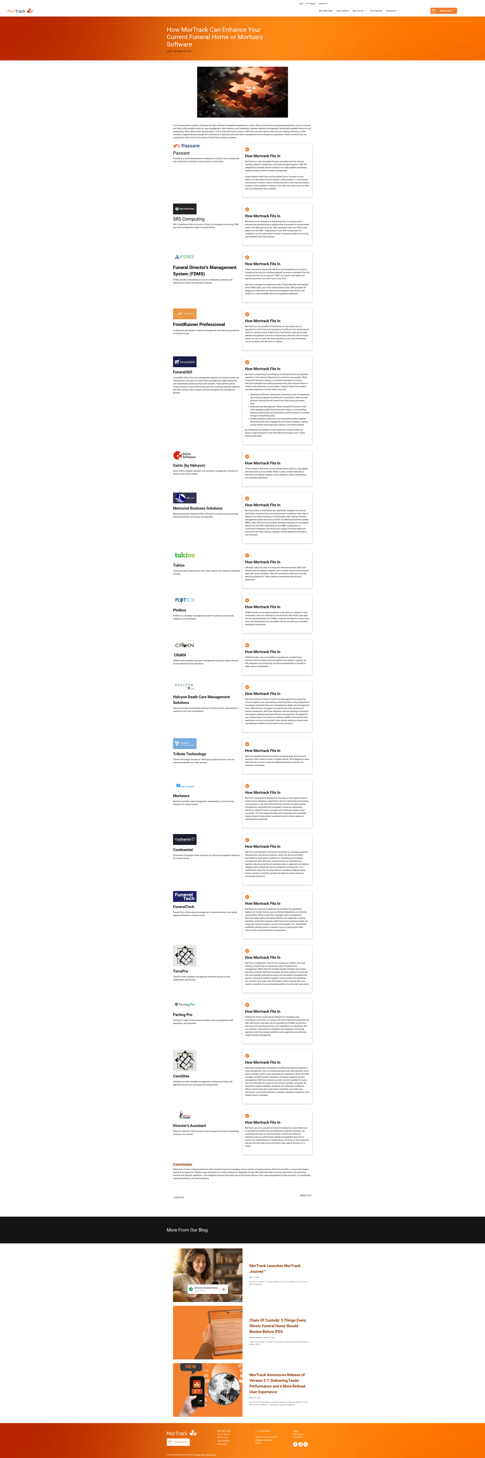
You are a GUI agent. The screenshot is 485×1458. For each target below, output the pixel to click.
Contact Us (323, 4)
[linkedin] (305, 1444)
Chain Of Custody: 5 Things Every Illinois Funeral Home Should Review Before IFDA (277, 1326)
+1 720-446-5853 (262, 1431)
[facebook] (295, 1444)
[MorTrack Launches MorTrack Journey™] (208, 1275)
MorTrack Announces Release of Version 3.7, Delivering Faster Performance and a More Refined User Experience (277, 1383)
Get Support (311, 4)
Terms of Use (210, 1455)
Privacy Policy (200, 1455)
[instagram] (300, 1444)
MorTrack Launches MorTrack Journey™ (275, 1269)
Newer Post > (306, 1195)
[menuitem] (325, 11)
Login (301, 4)
